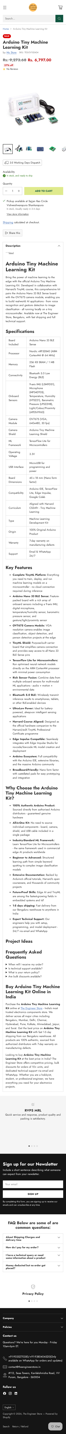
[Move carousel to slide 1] (29, 1146)
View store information (18, 214)
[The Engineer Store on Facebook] (4, 1394)
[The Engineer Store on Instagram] (10, 1394)
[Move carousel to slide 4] (37, 1146)
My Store (12, 52)
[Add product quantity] (19, 191)
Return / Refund (20, 1426)
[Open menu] (4, 7)
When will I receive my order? (25, 964)
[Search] (59, 18)
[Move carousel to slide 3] (34, 1146)
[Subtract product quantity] (6, 191)
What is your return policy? (23, 972)
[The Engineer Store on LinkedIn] (16, 1394)
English (8, 1407)
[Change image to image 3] (29, 149)
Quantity (7, 184)
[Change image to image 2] (19, 149)
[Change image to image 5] (52, 149)
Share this (14, 233)
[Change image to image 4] (40, 149)
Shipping (8, 222)
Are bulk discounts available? (25, 976)
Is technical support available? (25, 968)
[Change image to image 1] (8, 149)
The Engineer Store (31, 1008)
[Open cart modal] (60, 7)
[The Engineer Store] (33, 7)
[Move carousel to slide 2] (31, 1146)
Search (6, 1426)
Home (6, 29)
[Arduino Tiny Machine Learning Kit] (33, 108)
